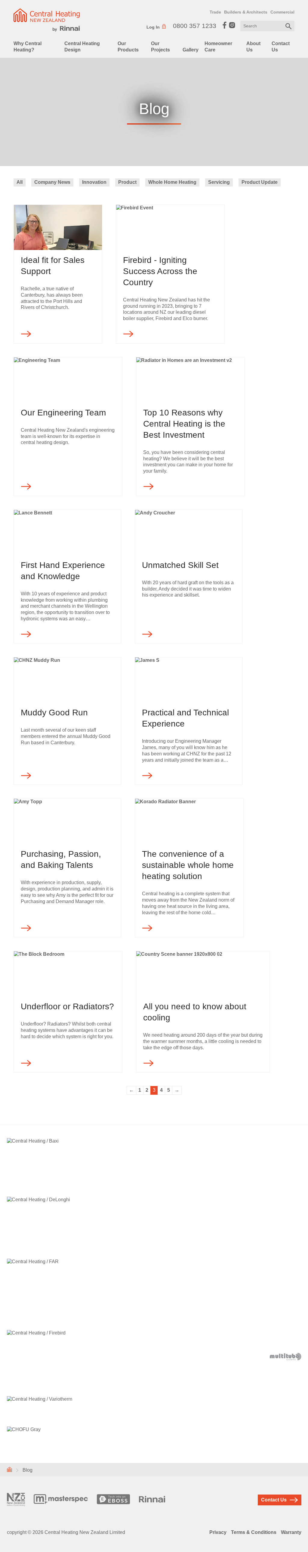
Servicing (219, 182)
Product (127, 182)
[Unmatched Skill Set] (188, 532)
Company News (52, 182)
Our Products (128, 46)
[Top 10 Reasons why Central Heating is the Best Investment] (190, 380)
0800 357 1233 (194, 25)
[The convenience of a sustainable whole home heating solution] (189, 821)
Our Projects (160, 46)
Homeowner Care (218, 46)
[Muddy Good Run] (67, 679)
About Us (253, 46)
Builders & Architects (245, 12)
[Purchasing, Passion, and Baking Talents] (67, 821)
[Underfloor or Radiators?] (68, 973)
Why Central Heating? (28, 46)
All (20, 182)
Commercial (282, 12)
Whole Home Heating (172, 182)
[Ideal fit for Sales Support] (58, 227)
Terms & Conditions (253, 1532)
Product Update (260, 182)
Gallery (191, 49)
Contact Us (281, 46)
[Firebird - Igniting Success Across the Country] (170, 227)
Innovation (94, 182)
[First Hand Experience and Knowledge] (67, 532)
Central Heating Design (82, 46)
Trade (215, 12)
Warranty (291, 1532)
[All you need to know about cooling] (203, 973)
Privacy (217, 1532)
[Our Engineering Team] (68, 380)
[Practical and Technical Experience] (188, 679)
